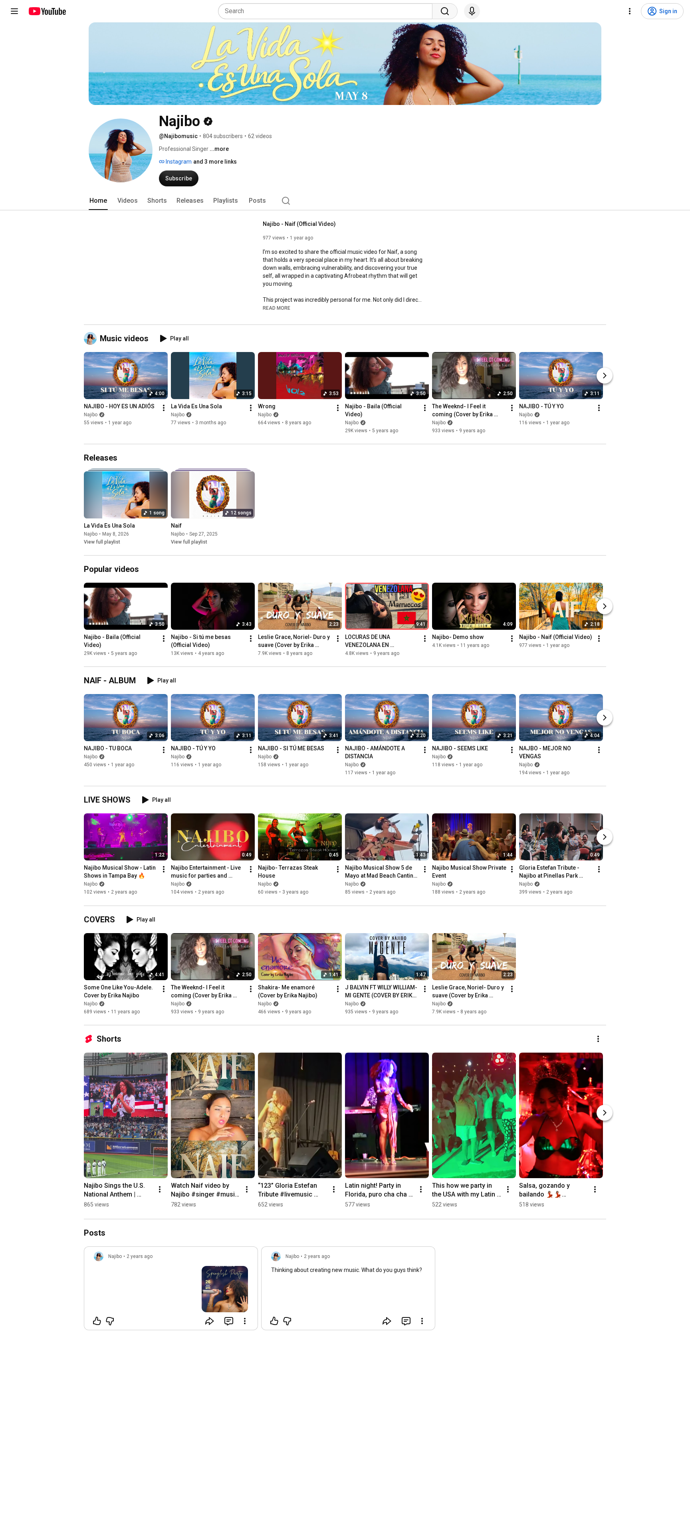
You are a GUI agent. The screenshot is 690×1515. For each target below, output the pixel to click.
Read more (276, 308)
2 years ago (140, 1256)
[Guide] (14, 11)
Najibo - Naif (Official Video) (299, 224)
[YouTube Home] (46, 11)
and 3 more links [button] (215, 161)
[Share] (210, 1321)
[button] (276, 308)
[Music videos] (92, 338)
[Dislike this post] (109, 1321)
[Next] (605, 376)
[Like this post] (97, 1321)
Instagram (178, 161)
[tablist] (345, 200)
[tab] (98, 200)
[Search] (445, 11)
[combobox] (327, 11)
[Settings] (629, 11)
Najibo (90, 414)
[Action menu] (245, 1321)
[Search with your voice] (472, 11)
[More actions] (164, 408)
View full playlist (102, 542)
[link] (171, 1291)
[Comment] (229, 1321)
